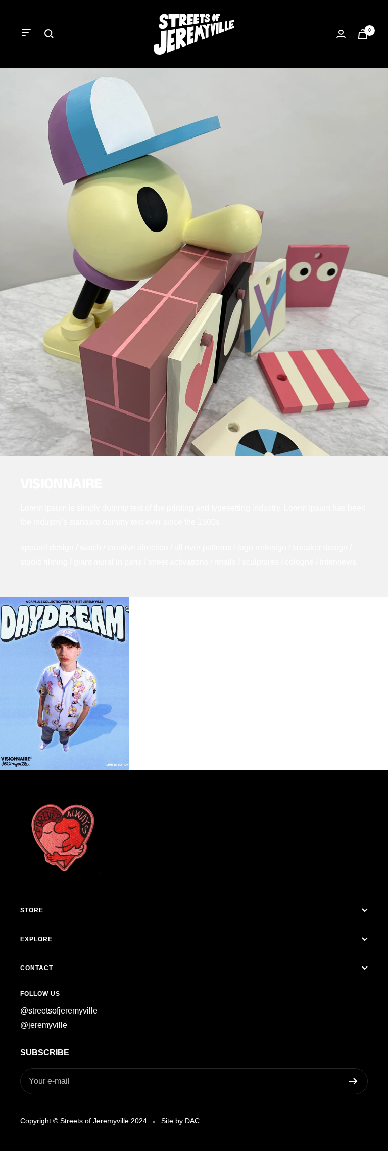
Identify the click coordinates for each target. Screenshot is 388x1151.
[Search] (49, 33)
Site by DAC (180, 1121)
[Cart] (363, 34)
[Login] (341, 34)
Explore (36, 939)
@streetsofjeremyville (59, 1010)
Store (31, 910)
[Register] (353, 1081)
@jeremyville (43, 1025)
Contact (36, 968)
